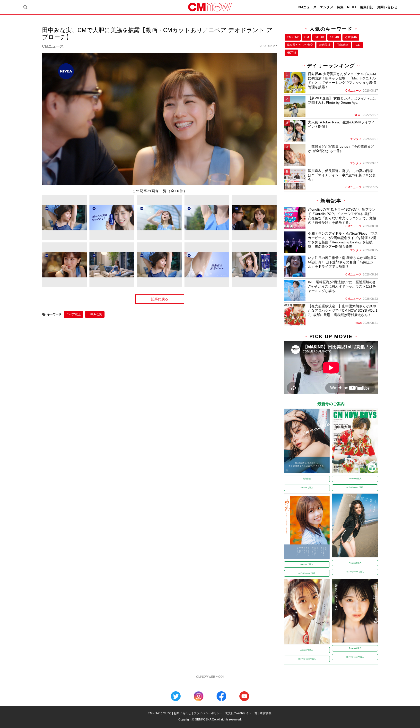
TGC (357, 45)
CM (306, 37)
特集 (340, 7)
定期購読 (307, 479)
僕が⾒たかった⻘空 (300, 45)
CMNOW (292, 37)
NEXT (352, 7)
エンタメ (326, 7)
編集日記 (367, 7)
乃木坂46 (351, 37)
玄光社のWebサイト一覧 (241, 713)
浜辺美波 (325, 45)
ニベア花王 (73, 314)
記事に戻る (159, 299)
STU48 (319, 37)
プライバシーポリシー (208, 713)
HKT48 (291, 52)
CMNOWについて (159, 713)
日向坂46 (342, 45)
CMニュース (307, 7)
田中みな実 (95, 314)
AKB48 (334, 37)
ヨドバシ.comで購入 (355, 487)
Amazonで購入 (306, 488)
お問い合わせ (387, 7)
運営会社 (265, 713)
